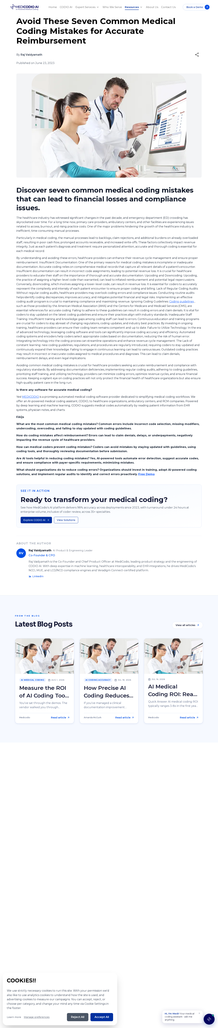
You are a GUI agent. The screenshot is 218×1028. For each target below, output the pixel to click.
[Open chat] (209, 1019)
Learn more (14, 1017)
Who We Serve (112, 7)
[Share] (197, 54)
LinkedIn (37, 576)
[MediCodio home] (24, 7)
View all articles (185, 625)
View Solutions (66, 520)
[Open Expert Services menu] (97, 7)
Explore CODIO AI (34, 520)
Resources (132, 7)
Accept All (102, 1017)
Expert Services (85, 7)
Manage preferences (37, 1017)
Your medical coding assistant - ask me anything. (179, 1016)
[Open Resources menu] (141, 7)
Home (53, 7)
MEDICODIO (30, 396)
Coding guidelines (181, 301)
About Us (152, 7)
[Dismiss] (199, 1013)
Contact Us (168, 7)
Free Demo (146, 474)
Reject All (77, 1017)
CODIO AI (66, 7)
